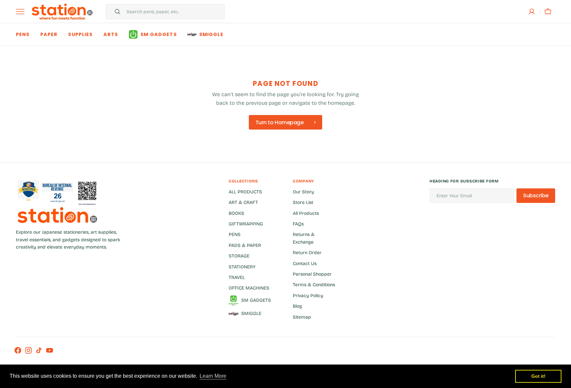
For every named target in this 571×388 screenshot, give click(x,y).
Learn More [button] (213, 376)
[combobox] (173, 11)
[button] (531, 11)
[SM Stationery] (62, 11)
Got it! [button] (538, 376)
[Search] (114, 11)
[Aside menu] (22, 11)
